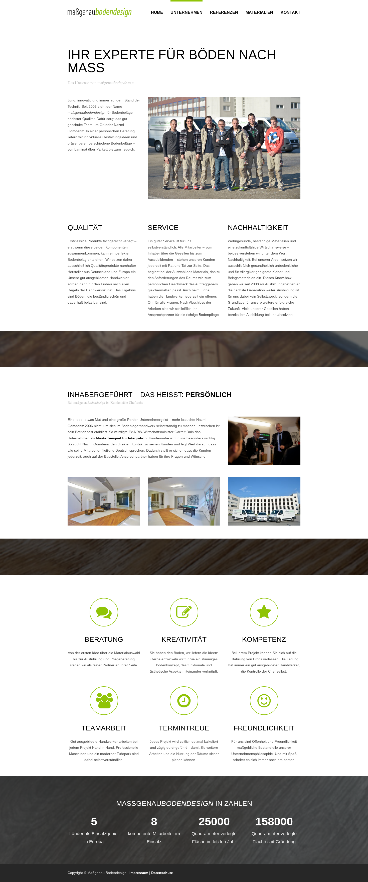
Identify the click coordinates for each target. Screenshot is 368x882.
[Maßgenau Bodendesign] (99, 12)
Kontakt (290, 12)
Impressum (138, 873)
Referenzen (224, 12)
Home (157, 12)
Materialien (259, 12)
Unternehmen (186, 12)
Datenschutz (162, 873)
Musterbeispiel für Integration (121, 438)
